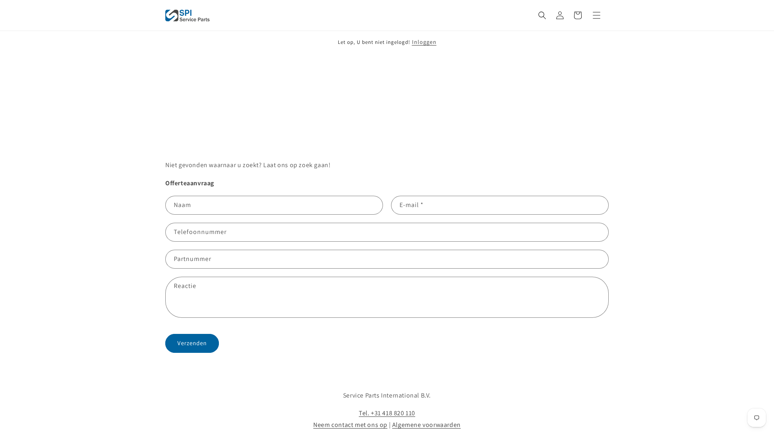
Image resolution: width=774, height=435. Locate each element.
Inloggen (424, 42)
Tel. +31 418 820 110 (387, 413)
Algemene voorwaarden (426, 424)
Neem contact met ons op (350, 424)
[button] (542, 15)
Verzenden (192, 343)
